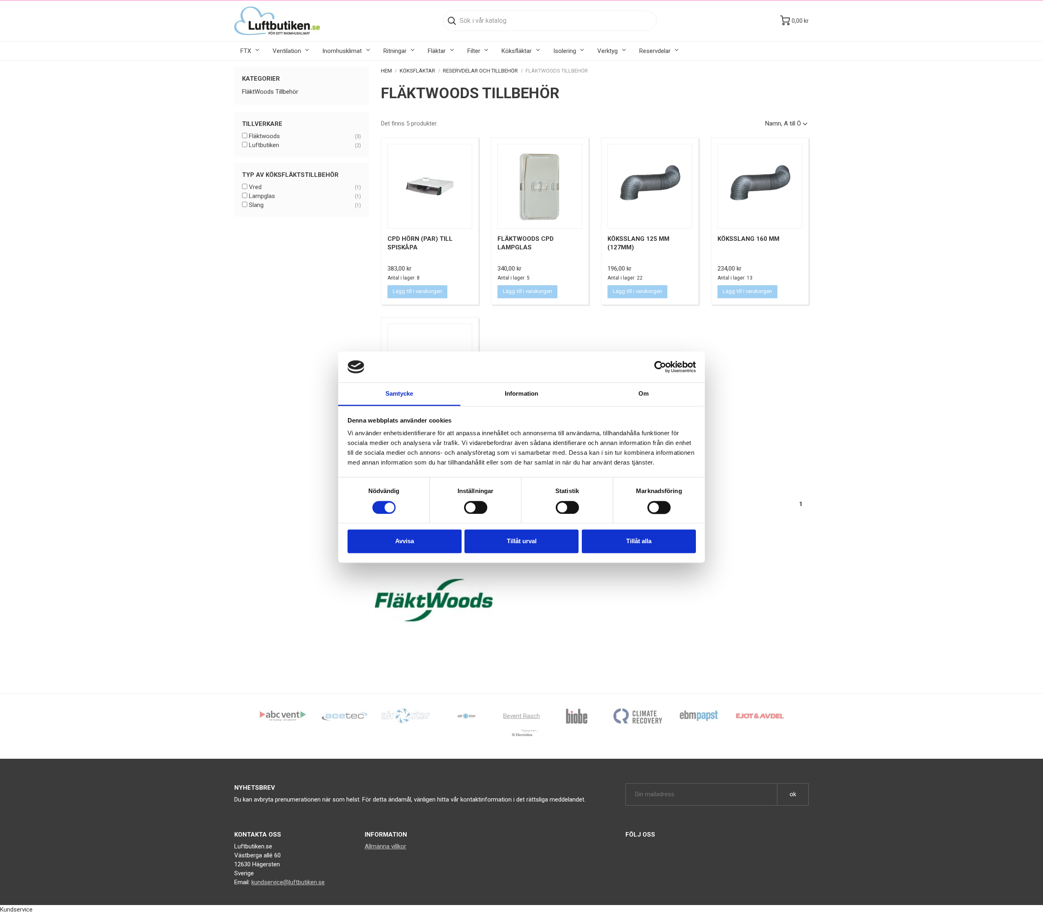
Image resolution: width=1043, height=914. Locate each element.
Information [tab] (521, 393)
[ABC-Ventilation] (283, 715)
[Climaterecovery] (637, 715)
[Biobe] (576, 715)
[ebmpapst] (698, 715)
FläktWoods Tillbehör (270, 91)
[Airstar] (466, 715)
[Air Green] (405, 715)
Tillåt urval (522, 541)
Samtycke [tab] (399, 393)
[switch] (475, 507)
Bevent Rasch (521, 716)
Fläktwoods (305, 136)
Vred (305, 187)
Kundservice (16, 909)
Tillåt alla (638, 541)
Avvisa (404, 541)
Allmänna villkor (385, 846)
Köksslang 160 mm (748, 238)
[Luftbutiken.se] (277, 21)
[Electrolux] (521, 736)
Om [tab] (643, 393)
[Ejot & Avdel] (759, 715)
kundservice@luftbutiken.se (288, 882)
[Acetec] (344, 715)
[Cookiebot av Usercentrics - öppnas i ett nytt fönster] (660, 367)
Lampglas (305, 196)
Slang (305, 205)
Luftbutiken (305, 145)
